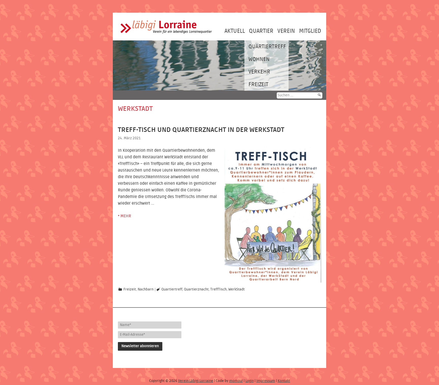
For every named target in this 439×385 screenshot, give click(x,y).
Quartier (261, 31)
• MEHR (124, 216)
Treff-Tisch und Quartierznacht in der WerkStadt (201, 130)
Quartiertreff (267, 46)
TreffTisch (218, 289)
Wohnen (259, 59)
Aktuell (235, 31)
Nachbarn (145, 289)
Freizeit (258, 84)
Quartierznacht (196, 289)
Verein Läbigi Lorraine (195, 381)
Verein (286, 31)
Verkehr (259, 72)
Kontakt (284, 381)
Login (249, 381)
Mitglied (310, 31)
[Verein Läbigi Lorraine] (166, 34)
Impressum (265, 381)
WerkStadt (236, 289)
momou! (236, 381)
